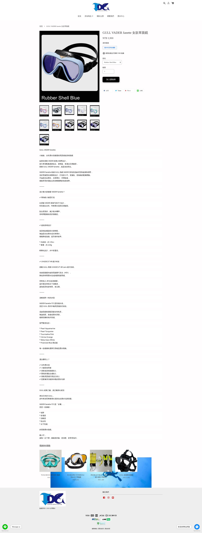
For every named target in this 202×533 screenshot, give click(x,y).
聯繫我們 (110, 16)
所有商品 (88, 16)
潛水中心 (121, 16)
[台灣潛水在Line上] (112, 498)
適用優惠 (106, 43)
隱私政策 (101, 528)
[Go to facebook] (197, 526)
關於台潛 (100, 16)
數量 (104, 67)
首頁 (79, 16)
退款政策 (107, 528)
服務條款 (94, 528)
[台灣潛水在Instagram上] (108, 498)
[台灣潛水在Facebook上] (104, 498)
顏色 (104, 58)
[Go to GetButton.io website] (5, 531)
